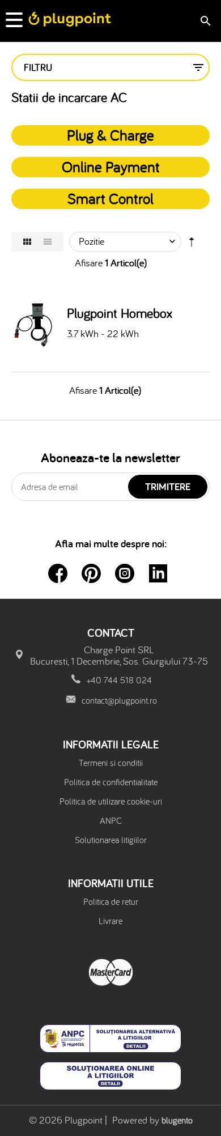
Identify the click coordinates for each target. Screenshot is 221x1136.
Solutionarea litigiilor (111, 839)
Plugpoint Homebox (119, 313)
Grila (27, 242)
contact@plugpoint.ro (119, 700)
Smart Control (110, 198)
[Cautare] (205, 21)
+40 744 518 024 (119, 680)
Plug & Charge (110, 134)
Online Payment (111, 166)
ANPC (111, 820)
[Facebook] (57, 573)
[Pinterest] (91, 573)
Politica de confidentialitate (111, 782)
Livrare (110, 920)
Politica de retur (110, 901)
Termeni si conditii (111, 762)
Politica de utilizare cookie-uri (111, 801)
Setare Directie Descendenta (191, 244)
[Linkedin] (158, 573)
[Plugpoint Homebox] (36, 325)
